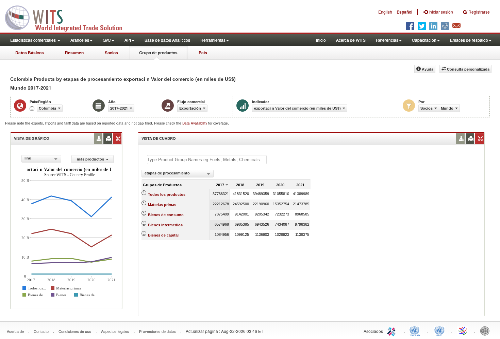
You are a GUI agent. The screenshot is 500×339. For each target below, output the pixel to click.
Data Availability (195, 123)
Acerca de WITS (351, 40)
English (385, 12)
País (203, 53)
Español (404, 12)
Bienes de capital (163, 235)
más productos (90, 159)
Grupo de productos (158, 53)
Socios (111, 53)
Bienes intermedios (165, 225)
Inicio (321, 40)
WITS (68, 17)
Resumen (74, 53)
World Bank (486, 330)
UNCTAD (416, 330)
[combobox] (41, 159)
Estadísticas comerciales (33, 40)
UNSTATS (439, 330)
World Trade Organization (463, 330)
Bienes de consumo (166, 215)
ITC (392, 330)
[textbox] (207, 159)
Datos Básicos (29, 53)
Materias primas (162, 205)
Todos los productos (166, 194)
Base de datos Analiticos (167, 40)
